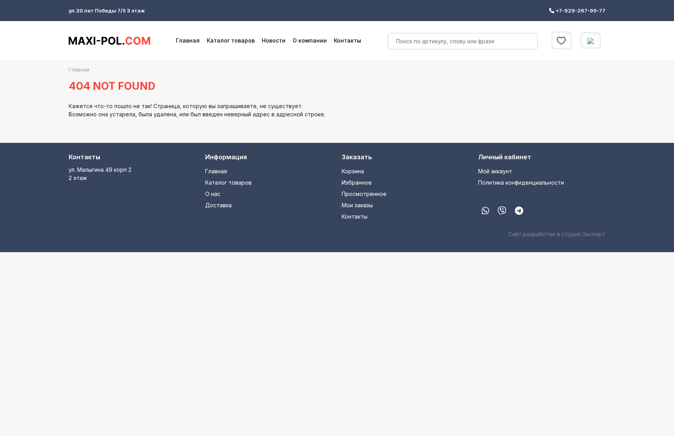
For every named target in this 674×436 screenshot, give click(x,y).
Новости (274, 40)
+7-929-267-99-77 (579, 10)
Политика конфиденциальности (521, 182)
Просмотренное (364, 193)
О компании (310, 40)
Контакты (347, 40)
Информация (226, 157)
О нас (212, 193)
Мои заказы (357, 205)
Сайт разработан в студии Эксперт (556, 234)
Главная (188, 40)
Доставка (218, 205)
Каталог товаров (231, 40)
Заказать (357, 157)
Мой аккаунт (495, 171)
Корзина (353, 171)
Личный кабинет (504, 157)
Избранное (357, 182)
